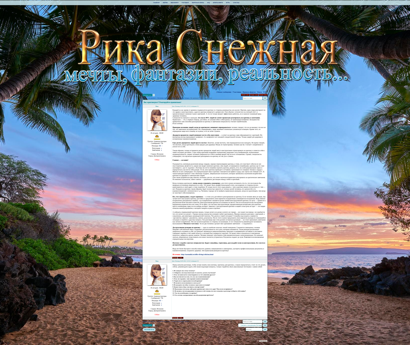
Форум (165, 2)
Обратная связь (198, 2)
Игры (228, 2)
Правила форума (249, 92)
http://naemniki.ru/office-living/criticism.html (197, 254)
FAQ (208, 2)
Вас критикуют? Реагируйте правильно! (201, 98)
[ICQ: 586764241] (180, 258)
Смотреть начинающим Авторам (180, 98)
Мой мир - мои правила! (149, 98)
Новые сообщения (224, 92)
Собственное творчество (163, 98)
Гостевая (185, 2)
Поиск (259, 92)
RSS (264, 92)
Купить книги (218, 2)
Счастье (236, 2)
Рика (157, 106)
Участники (237, 92)
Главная (156, 2)
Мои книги (174, 2)
